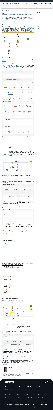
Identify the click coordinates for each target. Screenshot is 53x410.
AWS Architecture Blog (5, 10)
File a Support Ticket (41, 389)
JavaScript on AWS (30, 397)
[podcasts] (46, 404)
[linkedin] (41, 404)
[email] (38, 405)
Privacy (6, 407)
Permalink (6, 15)
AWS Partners (18, 399)
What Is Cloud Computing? (9, 389)
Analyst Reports (18, 397)
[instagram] (42, 404)
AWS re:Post (40, 391)
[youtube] (45, 404)
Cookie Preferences (14, 407)
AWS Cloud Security (8, 394)
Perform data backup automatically (7, 326)
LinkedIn (38, 28)
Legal (39, 399)
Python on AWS (29, 392)
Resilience (5, 364)
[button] (11, 3)
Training (17, 389)
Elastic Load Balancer (24, 59)
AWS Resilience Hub (4, 17)
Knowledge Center (41, 392)
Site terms (9, 407)
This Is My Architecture (40, 18)
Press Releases (7, 399)
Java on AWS (29, 394)
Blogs (6, 397)
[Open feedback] (52, 205)
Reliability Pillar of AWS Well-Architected (20, 18)
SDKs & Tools (29, 389)
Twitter (38, 26)
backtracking (10, 354)
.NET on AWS (29, 391)
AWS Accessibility (40, 397)
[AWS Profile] (50, 1)
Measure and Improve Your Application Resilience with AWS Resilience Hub (21, 31)
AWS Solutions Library (19, 392)
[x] (38, 404)
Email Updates (39, 30)
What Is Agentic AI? (8, 391)
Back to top (26, 400)
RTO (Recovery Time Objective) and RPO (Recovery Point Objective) (11, 66)
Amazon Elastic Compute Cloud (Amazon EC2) (10, 27)
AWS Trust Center (18, 391)
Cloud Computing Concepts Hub (9, 392)
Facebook (38, 27)
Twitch (38, 29)
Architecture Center (19, 394)
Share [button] (10, 15)
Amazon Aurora (4, 354)
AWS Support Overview (41, 394)
